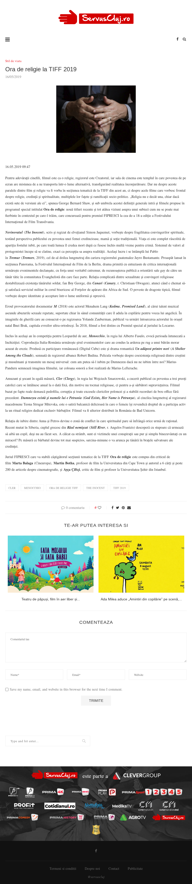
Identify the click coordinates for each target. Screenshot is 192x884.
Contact (113, 868)
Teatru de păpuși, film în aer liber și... (51, 599)
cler (12, 488)
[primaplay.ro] (107, 792)
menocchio (32, 488)
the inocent (95, 488)
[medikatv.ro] (122, 805)
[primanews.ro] (80, 792)
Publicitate (135, 868)
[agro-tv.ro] (133, 817)
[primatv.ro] (13, 791)
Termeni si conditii (63, 868)
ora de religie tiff (63, 488)
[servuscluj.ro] (168, 817)
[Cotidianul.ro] (59, 806)
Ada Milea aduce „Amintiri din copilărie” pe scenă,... (141, 599)
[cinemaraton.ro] (145, 806)
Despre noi (92, 868)
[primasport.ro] (152, 792)
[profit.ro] (24, 806)
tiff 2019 (119, 488)
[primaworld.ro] (104, 817)
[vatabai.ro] (96, 829)
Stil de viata (13, 61)
